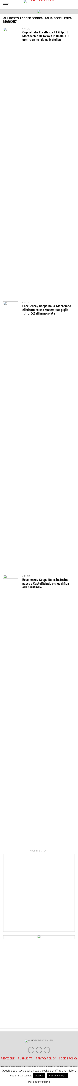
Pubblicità (25, 1058)
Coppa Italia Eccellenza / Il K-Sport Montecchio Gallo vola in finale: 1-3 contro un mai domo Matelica (45, 36)
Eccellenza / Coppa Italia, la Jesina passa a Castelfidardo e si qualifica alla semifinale (45, 583)
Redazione (8, 1058)
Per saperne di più (39, 1081)
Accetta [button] (39, 1075)
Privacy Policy (46, 1058)
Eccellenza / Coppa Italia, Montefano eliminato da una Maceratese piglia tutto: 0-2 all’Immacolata (46, 309)
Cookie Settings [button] (57, 1075)
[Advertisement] (39, 893)
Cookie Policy (68, 1058)
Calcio (26, 28)
